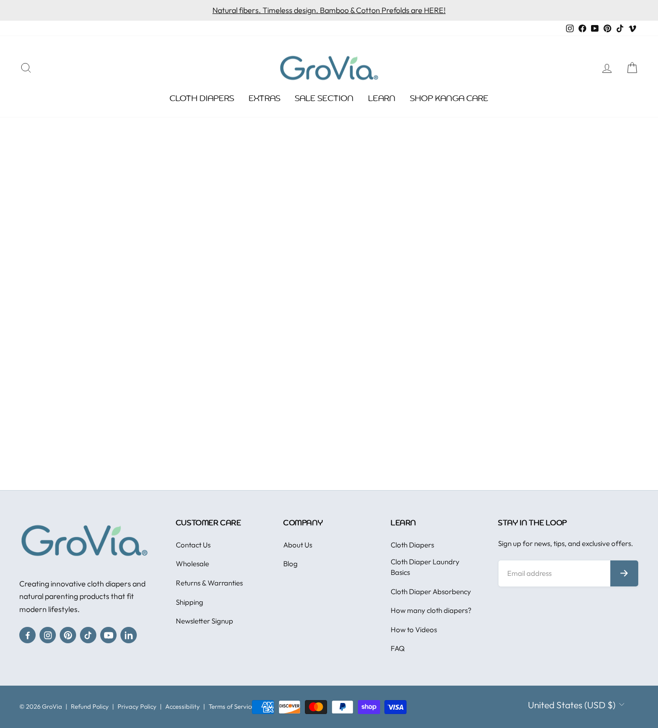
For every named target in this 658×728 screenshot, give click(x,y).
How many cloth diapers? (431, 610)
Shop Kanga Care (449, 98)
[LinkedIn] (128, 635)
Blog (290, 563)
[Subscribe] (624, 573)
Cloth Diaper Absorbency (431, 591)
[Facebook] (27, 635)
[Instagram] (47, 635)
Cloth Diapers (202, 98)
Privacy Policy (137, 706)
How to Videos (414, 629)
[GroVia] (84, 540)
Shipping (189, 602)
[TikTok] (88, 635)
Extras (264, 98)
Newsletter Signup (204, 620)
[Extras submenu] (285, 98)
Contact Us (193, 544)
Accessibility (182, 706)
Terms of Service (231, 706)
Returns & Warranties (209, 582)
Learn (381, 98)
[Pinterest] (68, 635)
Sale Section (324, 98)
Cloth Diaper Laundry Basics (425, 567)
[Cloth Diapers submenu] (239, 98)
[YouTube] (108, 635)
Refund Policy (90, 706)
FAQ (398, 648)
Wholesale (192, 563)
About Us (297, 544)
